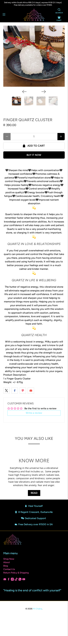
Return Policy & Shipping (16, 572)
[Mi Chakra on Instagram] (12, 580)
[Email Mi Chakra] (4, 580)
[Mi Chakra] (34, 15)
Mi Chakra (37, 608)
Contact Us (9, 569)
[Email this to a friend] (31, 390)
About (6, 562)
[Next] (43, 91)
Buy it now (34, 155)
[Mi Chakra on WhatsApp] (19, 580)
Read (34, 492)
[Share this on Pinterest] (23, 390)
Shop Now (8, 559)
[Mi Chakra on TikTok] (16, 580)
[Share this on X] (6, 390)
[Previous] (24, 91)
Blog (5, 565)
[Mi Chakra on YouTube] (23, 580)
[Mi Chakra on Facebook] (8, 580)
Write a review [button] (34, 412)
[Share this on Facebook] (15, 390)
